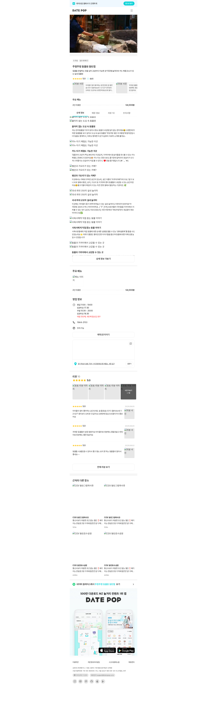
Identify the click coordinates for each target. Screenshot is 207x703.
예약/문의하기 (103, 334)
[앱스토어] (97, 681)
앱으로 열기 (129, 3)
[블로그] (80, 681)
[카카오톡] (86, 681)
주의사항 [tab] (126, 113)
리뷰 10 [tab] (111, 113)
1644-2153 (82, 322)
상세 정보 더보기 (103, 258)
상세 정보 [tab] (80, 113)
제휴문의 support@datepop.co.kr (102, 675)
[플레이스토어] (103, 681)
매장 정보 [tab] (96, 113)
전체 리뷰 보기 (103, 467)
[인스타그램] (75, 681)
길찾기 (129, 364)
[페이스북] (91, 681)
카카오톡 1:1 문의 (81, 675)
